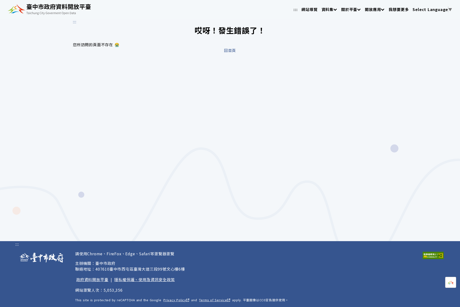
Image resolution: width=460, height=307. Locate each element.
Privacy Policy (174, 300)
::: (295, 9)
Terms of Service (213, 300)
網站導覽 (309, 9)
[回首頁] (49, 9)
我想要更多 (399, 9)
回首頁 (230, 50)
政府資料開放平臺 (92, 279)
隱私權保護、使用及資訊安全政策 (144, 279)
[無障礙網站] (433, 255)
